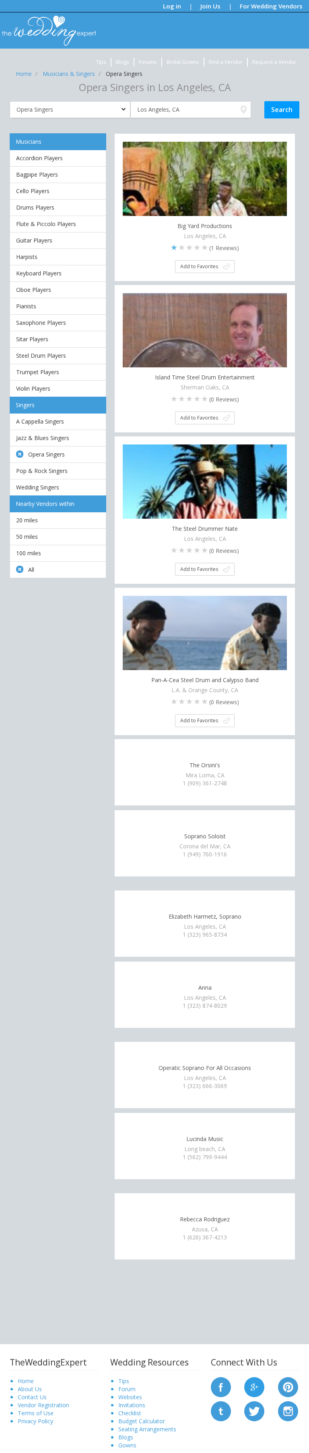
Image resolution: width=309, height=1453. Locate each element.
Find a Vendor (226, 61)
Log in (172, 6)
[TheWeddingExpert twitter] (254, 1410)
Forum (127, 1389)
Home (26, 1381)
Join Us (210, 6)
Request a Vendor (274, 61)
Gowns (127, 1445)
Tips (101, 61)
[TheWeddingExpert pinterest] (288, 1386)
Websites (130, 1397)
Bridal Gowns (183, 61)
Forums (148, 61)
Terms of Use (36, 1413)
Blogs (122, 61)
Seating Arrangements (147, 1429)
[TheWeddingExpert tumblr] (221, 1410)
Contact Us (32, 1397)
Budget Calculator (141, 1421)
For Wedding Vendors (271, 6)
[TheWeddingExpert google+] (254, 1386)
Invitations (131, 1405)
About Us (30, 1389)
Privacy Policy (35, 1421)
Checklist (129, 1413)
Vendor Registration (43, 1405)
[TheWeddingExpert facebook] (221, 1386)
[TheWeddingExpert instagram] (288, 1410)
